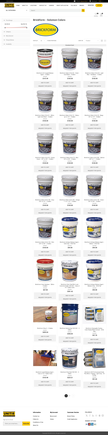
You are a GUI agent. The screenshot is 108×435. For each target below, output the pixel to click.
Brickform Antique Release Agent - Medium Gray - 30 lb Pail (94, 285)
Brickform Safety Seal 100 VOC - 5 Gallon (69, 329)
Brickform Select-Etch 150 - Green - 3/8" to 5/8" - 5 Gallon (94, 200)
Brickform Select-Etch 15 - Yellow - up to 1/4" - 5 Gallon (70, 116)
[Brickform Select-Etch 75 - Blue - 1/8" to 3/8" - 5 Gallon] (70, 143)
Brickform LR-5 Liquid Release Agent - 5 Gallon (45, 73)
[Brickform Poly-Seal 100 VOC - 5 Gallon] (70, 358)
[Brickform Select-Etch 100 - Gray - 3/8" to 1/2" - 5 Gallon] (45, 186)
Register (91, 5)
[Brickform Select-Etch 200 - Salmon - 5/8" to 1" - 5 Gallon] (94, 143)
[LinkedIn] (93, 415)
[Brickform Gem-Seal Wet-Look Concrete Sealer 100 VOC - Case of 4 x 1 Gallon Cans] (70, 270)
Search (83, 10)
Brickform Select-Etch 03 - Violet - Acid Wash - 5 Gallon (69, 73)
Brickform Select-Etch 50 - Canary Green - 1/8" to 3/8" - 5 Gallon (45, 158)
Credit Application (72, 419)
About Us (35, 425)
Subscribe (26, 423)
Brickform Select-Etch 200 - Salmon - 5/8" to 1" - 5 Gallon (94, 158)
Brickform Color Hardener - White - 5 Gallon (45, 285)
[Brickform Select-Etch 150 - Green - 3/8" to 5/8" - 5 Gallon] (94, 186)
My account (53, 416)
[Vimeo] (99, 415)
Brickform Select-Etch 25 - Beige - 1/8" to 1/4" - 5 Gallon (94, 116)
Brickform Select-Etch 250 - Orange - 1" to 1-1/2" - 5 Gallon (70, 200)
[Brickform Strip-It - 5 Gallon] (45, 314)
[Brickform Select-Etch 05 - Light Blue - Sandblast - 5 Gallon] (94, 59)
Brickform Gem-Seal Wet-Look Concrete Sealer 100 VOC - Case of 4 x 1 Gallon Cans (70, 286)
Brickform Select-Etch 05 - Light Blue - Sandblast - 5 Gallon (94, 73)
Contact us (36, 416)
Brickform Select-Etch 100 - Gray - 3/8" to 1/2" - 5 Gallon (45, 200)
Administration (9, 1)
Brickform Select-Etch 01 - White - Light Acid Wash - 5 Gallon (45, 116)
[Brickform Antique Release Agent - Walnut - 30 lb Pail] (94, 228)
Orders (52, 419)
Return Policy (71, 416)
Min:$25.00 (7, 24)
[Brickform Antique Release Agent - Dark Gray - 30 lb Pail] (70, 228)
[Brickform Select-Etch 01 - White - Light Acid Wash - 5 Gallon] (45, 101)
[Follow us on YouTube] (96, 415)
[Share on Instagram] (102, 415)
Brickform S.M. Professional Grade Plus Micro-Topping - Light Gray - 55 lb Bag (94, 373)
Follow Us (35, 419)
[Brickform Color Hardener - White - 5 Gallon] (45, 270)
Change (96, 1)
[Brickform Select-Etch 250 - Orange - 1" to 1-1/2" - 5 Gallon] (70, 186)
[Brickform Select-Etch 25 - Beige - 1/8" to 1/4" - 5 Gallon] (94, 101)
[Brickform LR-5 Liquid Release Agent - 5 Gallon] (45, 59)
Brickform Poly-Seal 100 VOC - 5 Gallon (70, 372)
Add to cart (45, 82)
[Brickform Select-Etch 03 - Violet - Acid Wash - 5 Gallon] (70, 59)
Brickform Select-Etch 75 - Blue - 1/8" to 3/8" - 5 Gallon (69, 158)
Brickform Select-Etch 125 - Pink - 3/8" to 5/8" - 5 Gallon (45, 242)
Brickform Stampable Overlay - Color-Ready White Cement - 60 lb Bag (94, 330)
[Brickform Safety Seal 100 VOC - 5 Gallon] (70, 314)
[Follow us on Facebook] (90, 415)
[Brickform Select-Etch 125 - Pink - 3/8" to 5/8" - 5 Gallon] (45, 228)
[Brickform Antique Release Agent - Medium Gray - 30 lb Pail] (94, 270)
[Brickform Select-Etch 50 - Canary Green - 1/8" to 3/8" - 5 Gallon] (45, 143)
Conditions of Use (38, 422)
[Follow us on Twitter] (86, 415)
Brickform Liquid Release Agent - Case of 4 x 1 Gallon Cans (45, 372)
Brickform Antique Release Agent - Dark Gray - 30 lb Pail (69, 242)
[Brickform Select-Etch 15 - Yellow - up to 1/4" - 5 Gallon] (70, 101)
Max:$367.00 (24, 24)
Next (73, 395)
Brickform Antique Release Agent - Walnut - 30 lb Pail (94, 242)
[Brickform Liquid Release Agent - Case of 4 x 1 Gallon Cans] (45, 358)
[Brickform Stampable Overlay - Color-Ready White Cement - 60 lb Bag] (94, 314)
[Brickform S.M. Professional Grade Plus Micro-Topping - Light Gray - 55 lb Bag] (94, 358)
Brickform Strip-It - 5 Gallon (45, 328)
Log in (99, 5)
